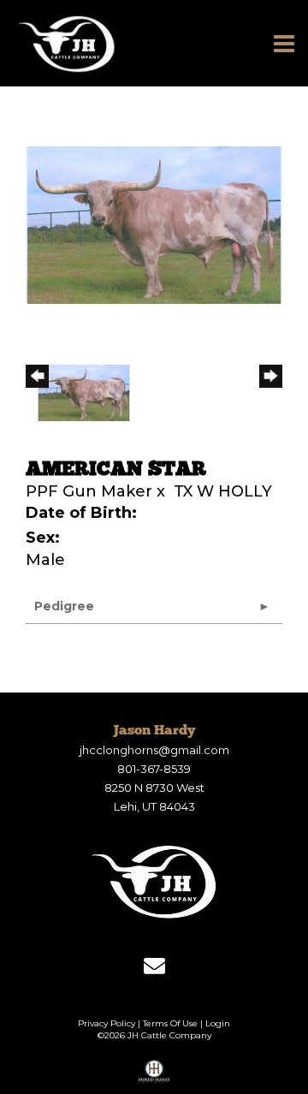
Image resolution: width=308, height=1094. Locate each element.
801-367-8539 (154, 769)
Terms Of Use (170, 1023)
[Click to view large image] (154, 224)
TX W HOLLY (223, 491)
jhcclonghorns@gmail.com (154, 750)
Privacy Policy (106, 1023)
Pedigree (64, 606)
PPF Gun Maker (89, 491)
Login (217, 1023)
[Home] (154, 881)
